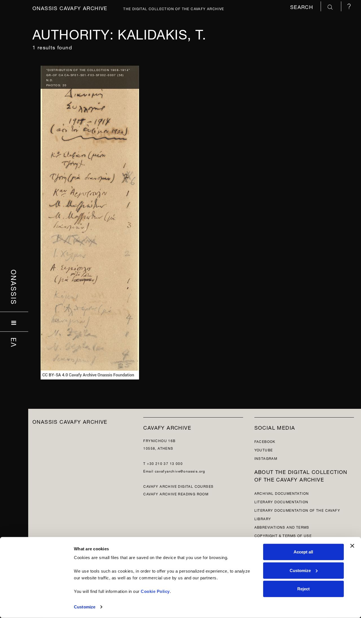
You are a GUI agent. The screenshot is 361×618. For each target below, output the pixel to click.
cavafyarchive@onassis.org (180, 470)
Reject (303, 588)
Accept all (303, 551)
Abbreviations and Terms (281, 527)
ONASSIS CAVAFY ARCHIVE (69, 421)
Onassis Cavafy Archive (69, 7)
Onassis (14, 287)
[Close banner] (352, 546)
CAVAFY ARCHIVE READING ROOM (175, 493)
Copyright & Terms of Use (283, 535)
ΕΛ (14, 342)
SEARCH (302, 6)
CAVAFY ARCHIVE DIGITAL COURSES (178, 486)
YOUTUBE (263, 449)
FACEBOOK (265, 441)
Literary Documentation (281, 501)
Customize (84, 606)
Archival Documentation (281, 493)
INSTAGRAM (266, 458)
